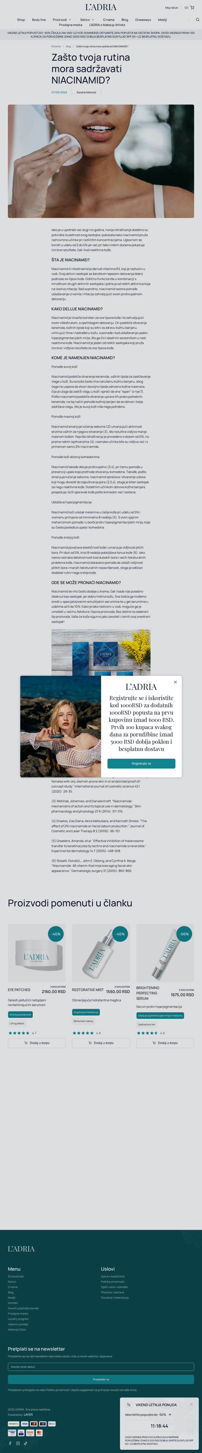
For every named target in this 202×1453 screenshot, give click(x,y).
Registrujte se (141, 763)
